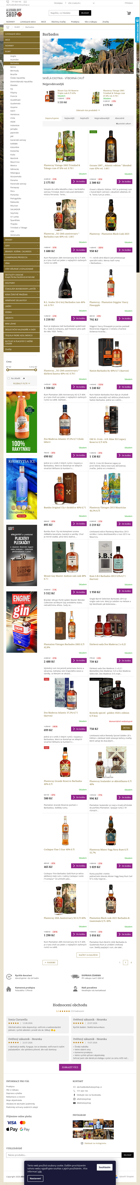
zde (40, 1171)
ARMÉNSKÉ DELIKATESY (16, 300)
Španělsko (15, 220)
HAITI (12, 111)
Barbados (14, 63)
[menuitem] (11, 21)
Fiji (11, 89)
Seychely (14, 213)
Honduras (14, 114)
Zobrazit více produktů (86, 110)
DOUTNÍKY (10, 283)
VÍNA (7, 263)
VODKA (8, 312)
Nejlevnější (69, 118)
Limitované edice (13, 34)
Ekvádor (14, 85)
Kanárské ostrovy (18, 140)
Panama (14, 180)
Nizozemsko (15, 176)
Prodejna (58, 3)
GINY (7, 245)
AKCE (7, 39)
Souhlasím (104, 1167)
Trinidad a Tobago (18, 227)
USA (12, 231)
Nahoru (51, 962)
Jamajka (14, 129)
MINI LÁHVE (10, 323)
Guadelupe (15, 100)
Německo (14, 169)
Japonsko (14, 132)
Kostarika (14, 151)
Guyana (13, 107)
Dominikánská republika (21, 81)
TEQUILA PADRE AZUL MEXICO (19, 335)
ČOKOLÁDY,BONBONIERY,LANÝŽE (20, 288)
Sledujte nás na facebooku (89, 1095)
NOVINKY (9, 45)
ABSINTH (9, 318)
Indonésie (14, 125)
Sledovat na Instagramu (95, 1143)
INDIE (12, 121)
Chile (12, 118)
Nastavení (35, 1178)
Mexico (13, 165)
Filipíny (13, 92)
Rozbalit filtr (20, 383)
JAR (11, 136)
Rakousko (14, 202)
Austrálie (14, 59)
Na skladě (18, 378)
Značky (8, 349)
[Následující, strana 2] (125, 962)
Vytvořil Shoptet (126, 1176)
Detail (126, 727)
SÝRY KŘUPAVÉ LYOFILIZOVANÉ (19, 269)
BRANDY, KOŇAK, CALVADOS (18, 251)
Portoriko (14, 194)
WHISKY (8, 239)
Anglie (13, 56)
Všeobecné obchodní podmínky (20, 1103)
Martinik (14, 158)
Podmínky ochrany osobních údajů (22, 1107)
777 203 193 (82, 1091)
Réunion (14, 205)
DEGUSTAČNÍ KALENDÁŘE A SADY (20, 329)
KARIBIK (14, 143)
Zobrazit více (70, 1067)
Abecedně (119, 118)
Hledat (85, 13)
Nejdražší (84, 118)
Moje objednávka (14, 1100)
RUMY (8, 51)
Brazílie (13, 74)
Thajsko (13, 224)
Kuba (12, 154)
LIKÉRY (8, 306)
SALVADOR (15, 209)
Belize (13, 67)
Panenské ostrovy (18, 183)
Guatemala (15, 103)
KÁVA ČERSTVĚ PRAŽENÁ (16, 294)
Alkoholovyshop (84, 1103)
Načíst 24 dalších (88, 955)
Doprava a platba (14, 1093)
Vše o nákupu (74, 3)
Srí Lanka (14, 216)
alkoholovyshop (84, 1099)
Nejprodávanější (102, 118)
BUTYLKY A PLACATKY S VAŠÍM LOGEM (19, 342)
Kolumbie (14, 147)
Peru (12, 191)
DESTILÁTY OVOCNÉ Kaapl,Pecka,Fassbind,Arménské (20, 275)
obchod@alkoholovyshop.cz (89, 1087)
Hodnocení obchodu (70, 1004)
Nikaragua (15, 173)
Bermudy (14, 70)
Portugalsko (15, 198)
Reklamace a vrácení (15, 1096)
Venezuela (15, 235)
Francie (13, 96)
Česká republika (17, 78)
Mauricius (15, 162)
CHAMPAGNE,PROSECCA (16, 257)
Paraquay (14, 187)
